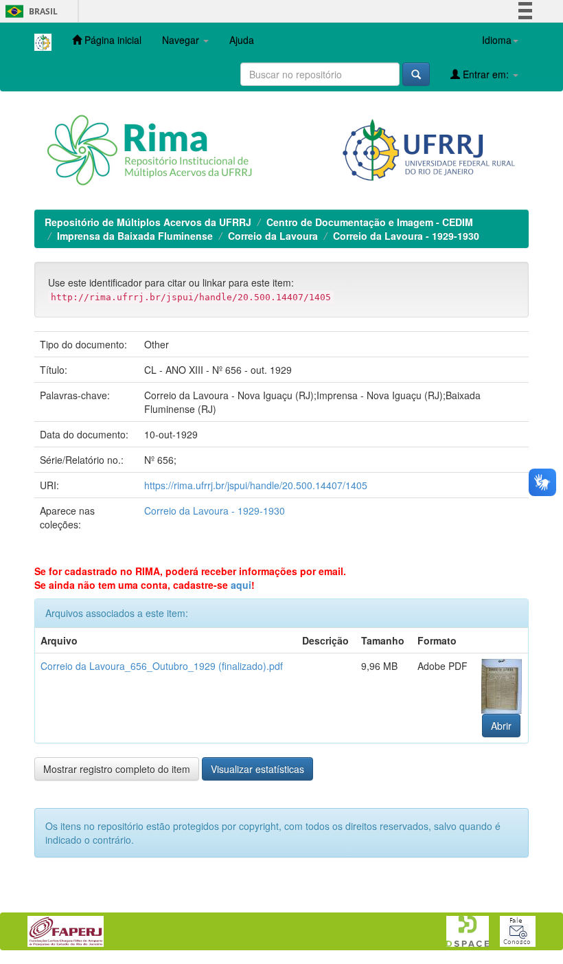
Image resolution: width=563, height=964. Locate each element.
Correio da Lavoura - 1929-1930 (406, 236)
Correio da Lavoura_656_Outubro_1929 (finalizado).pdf (162, 666)
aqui (241, 585)
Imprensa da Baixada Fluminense (135, 236)
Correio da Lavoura (273, 236)
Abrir (501, 725)
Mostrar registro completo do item (116, 769)
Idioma (497, 40)
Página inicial (111, 40)
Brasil (29, 11)
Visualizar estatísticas (257, 769)
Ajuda (241, 40)
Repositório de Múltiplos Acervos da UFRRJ (148, 222)
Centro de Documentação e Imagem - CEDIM (369, 222)
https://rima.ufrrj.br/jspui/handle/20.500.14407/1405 (255, 485)
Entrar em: (486, 74)
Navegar (182, 40)
